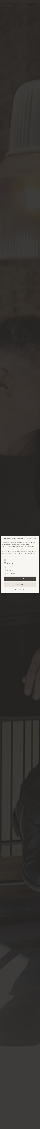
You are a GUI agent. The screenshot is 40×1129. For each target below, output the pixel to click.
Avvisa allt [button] (20, 584)
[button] (20, 589)
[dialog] (20, 564)
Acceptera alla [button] (20, 579)
